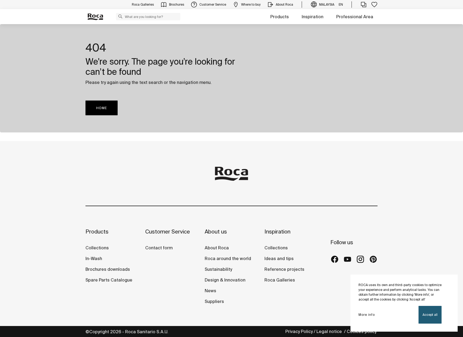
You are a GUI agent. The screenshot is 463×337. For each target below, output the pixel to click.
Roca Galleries (279, 279)
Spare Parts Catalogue (108, 279)
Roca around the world (228, 258)
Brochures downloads (107, 269)
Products (279, 16)
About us (216, 231)
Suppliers (214, 301)
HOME (101, 108)
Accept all (430, 314)
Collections (97, 247)
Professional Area (354, 16)
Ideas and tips (279, 258)
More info (367, 314)
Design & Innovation (225, 279)
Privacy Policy (299, 331)
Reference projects (284, 269)
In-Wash (93, 258)
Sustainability (218, 269)
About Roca (217, 247)
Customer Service (167, 231)
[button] (120, 16)
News (210, 290)
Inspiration (312, 16)
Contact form (159, 247)
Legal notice (329, 331)
